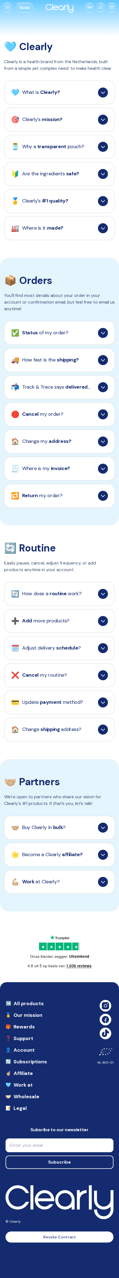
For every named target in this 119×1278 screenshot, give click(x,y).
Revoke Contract (59, 1237)
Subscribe (59, 1162)
